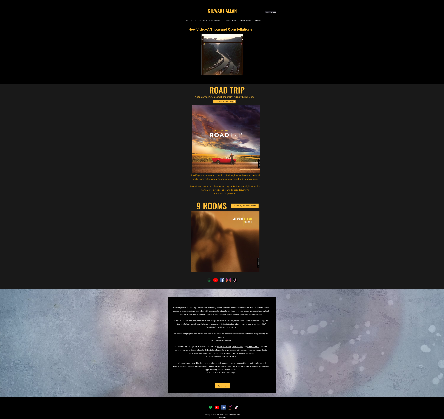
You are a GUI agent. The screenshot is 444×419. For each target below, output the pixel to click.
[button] (256, 72)
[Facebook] (222, 280)
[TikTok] (235, 280)
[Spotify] (209, 280)
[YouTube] (215, 280)
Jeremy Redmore (224, 347)
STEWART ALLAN (222, 10)
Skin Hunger (248, 96)
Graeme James (253, 347)
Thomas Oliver (237, 347)
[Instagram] (228, 280)
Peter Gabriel (223, 370)
